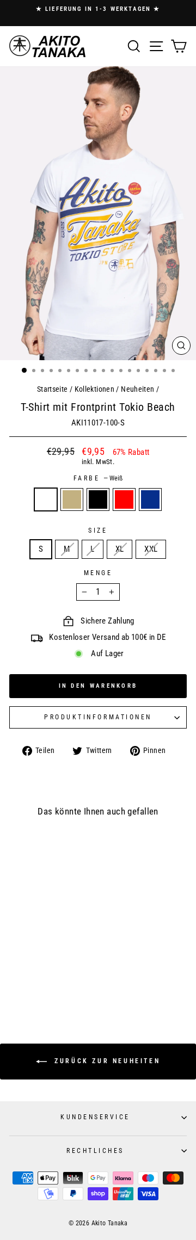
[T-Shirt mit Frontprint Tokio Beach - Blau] (63, 981)
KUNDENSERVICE (95, 1117)
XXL (150, 549)
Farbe (98, 478)
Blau (150, 499)
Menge (98, 573)
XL (119, 549)
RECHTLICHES (95, 1151)
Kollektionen (94, 389)
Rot (124, 499)
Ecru (72, 499)
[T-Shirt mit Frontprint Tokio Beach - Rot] (53, 981)
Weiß (46, 499)
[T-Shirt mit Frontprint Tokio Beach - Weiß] (22, 981)
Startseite (52, 389)
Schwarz (98, 499)
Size (97, 530)
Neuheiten (137, 389)
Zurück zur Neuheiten (106, 1061)
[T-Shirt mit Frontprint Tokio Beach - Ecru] (32, 981)
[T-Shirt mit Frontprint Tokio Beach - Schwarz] (43, 981)
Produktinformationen (98, 717)
